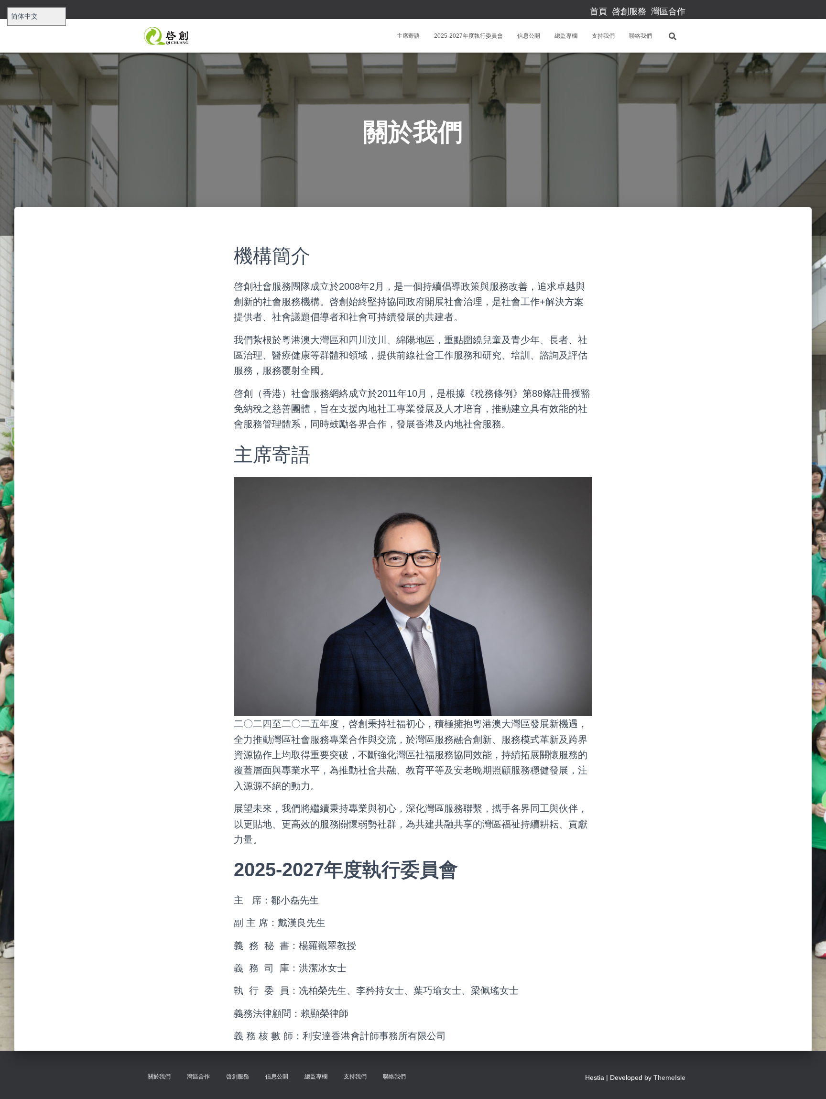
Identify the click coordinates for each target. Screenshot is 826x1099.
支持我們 (603, 36)
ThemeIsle (669, 1077)
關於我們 (159, 1076)
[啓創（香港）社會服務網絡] (168, 36)
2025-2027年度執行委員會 (468, 36)
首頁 (598, 11)
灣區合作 (668, 11)
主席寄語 (408, 36)
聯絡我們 (640, 36)
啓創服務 (629, 11)
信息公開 (528, 36)
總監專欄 (565, 36)
